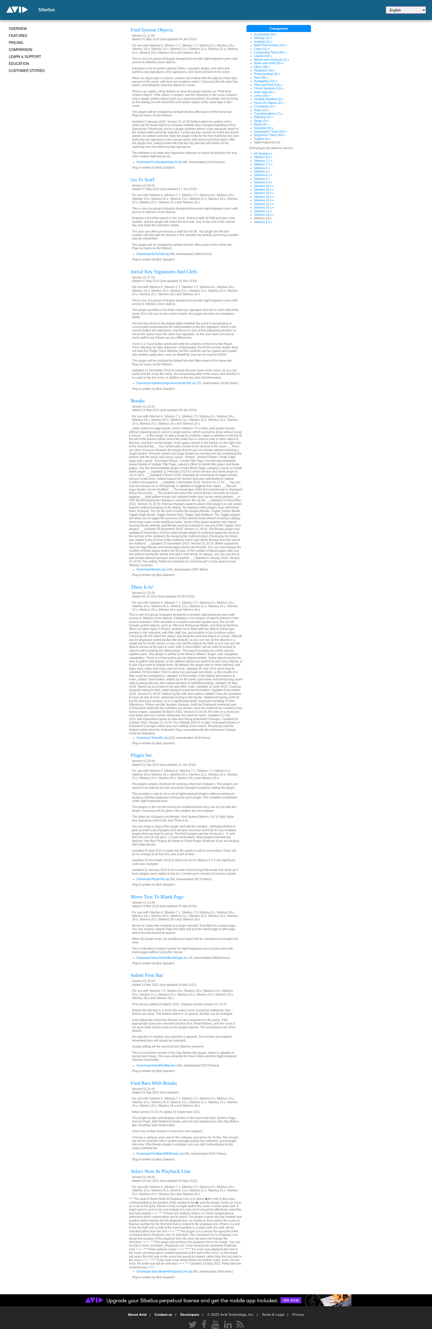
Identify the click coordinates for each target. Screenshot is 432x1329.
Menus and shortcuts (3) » (271, 59)
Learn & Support (25, 56)
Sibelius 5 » (262, 171)
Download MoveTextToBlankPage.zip (161, 958)
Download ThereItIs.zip (152, 738)
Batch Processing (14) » (270, 45)
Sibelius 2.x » (263, 211)
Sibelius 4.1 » (263, 175)
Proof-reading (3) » (267, 74)
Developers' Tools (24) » (270, 131)
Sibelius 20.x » (264, 207)
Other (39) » (262, 67)
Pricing (16, 42)
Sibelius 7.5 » (263, 161)
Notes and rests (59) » (269, 63)
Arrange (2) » (263, 38)
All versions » (263, 153)
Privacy (298, 1315)
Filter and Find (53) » (268, 85)
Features (18, 35)
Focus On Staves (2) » (269, 103)
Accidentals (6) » (265, 34)
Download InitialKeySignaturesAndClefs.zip (166, 383)
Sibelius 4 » (262, 179)
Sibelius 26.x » (264, 186)
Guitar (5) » (261, 121)
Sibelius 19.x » (264, 215)
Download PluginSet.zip (152, 879)
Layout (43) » (263, 56)
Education (19, 63)
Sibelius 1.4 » (263, 222)
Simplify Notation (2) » (269, 99)
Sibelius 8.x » (263, 157)
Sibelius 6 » (262, 168)
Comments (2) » (265, 106)
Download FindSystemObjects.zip (159, 162)
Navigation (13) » (266, 81)
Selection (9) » (264, 128)
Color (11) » (262, 49)
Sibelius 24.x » (264, 193)
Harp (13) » (262, 110)
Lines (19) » (262, 95)
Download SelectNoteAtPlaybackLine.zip (164, 1271)
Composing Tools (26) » (270, 52)
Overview (18, 28)
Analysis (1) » (263, 41)
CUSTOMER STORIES (26, 70)
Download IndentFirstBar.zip (155, 1065)
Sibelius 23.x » (264, 197)
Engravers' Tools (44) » (269, 135)
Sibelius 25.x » (264, 189)
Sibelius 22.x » (264, 200)
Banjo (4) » (261, 124)
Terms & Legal (273, 1315)
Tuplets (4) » (262, 139)
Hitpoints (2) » (263, 117)
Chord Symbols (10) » (269, 88)
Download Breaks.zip (151, 569)
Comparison (20, 49)
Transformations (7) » (268, 113)
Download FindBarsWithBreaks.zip (160, 1153)
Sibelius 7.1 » (263, 164)
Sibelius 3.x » (263, 182)
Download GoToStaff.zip (152, 254)
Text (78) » (261, 77)
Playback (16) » (264, 70)
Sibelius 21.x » (264, 204)
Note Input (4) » (264, 92)
